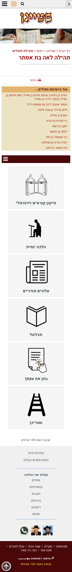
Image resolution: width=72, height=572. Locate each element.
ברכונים (36, 500)
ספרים (36, 480)
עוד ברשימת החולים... (51, 89)
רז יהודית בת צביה (56, 121)
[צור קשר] (14, 4)
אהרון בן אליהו (58, 115)
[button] (22, 4)
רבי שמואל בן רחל (56, 137)
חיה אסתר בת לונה (56, 148)
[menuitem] (36, 188)
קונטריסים (36, 487)
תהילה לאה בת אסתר (44, 58)
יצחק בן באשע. (58, 131)
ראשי (40, 51)
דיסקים (36, 507)
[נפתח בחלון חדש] (48, 530)
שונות (36, 514)
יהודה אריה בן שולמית (54, 142)
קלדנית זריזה (36, 453)
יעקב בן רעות (59, 126)
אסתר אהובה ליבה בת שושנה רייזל (47, 104)
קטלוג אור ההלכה (36, 475)
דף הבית (64, 51)
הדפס (33, 80)
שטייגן (51, 51)
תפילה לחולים (22, 51)
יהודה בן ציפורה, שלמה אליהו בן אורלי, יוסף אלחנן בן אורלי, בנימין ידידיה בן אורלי (36, 97)
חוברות (36, 494)
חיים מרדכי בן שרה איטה (52, 110)
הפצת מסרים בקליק (36, 460)
